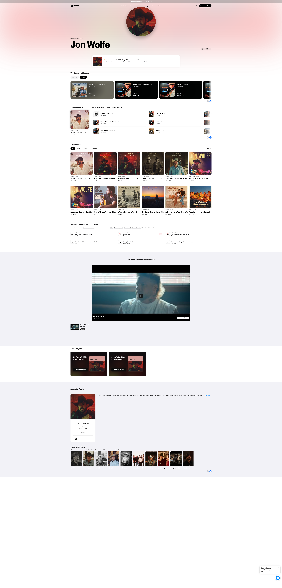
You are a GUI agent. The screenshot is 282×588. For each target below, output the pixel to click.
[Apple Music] (73, 137)
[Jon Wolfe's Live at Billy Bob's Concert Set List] (127, 364)
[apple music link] (208, 49)
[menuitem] (124, 6)
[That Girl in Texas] (174, 114)
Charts (139, 6)
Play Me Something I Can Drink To (109, 121)
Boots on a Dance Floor (106, 113)
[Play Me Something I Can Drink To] (119, 123)
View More (207, 395)
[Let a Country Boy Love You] (207, 114)
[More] (140, 114)
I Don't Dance (159, 121)
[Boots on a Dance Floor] (119, 114)
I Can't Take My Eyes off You (108, 130)
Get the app (124, 6)
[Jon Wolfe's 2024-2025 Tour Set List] (88, 364)
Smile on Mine (160, 130)
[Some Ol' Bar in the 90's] (207, 122)
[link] (183, 318)
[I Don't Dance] (174, 123)
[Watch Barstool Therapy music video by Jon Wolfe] (141, 296)
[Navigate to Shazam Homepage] (74, 6)
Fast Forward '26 (156, 6)
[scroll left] (208, 101)
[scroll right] (210, 101)
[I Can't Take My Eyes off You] (119, 131)
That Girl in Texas (160, 113)
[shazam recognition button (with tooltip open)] (278, 578)
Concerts (132, 6)
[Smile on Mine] (174, 131)
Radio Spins (146, 6)
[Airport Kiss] (207, 131)
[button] (280, 1)
